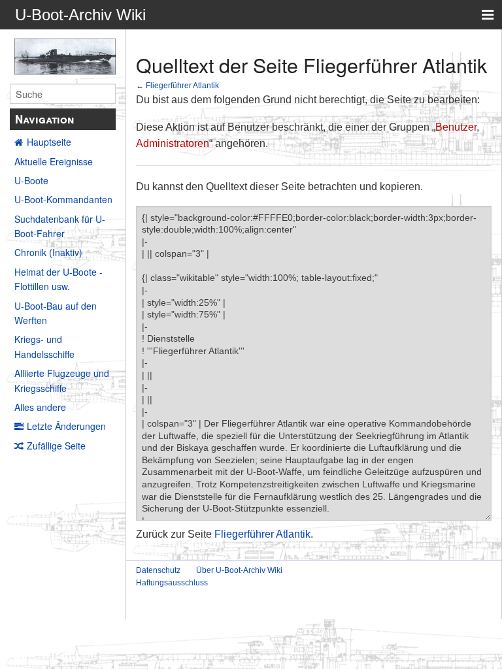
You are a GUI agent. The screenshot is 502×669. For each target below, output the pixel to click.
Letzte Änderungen (66, 425)
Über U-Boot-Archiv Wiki (239, 570)
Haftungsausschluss (172, 582)
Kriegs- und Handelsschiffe (44, 346)
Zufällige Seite (56, 445)
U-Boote (31, 180)
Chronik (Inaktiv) (48, 252)
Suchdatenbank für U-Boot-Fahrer (59, 226)
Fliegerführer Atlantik (182, 85)
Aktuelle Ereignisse (53, 161)
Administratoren (172, 143)
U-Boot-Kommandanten (63, 199)
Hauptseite (49, 141)
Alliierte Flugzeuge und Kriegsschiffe (61, 380)
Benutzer (456, 127)
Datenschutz (158, 570)
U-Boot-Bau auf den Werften (55, 313)
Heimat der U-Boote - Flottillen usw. (58, 279)
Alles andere (40, 407)
